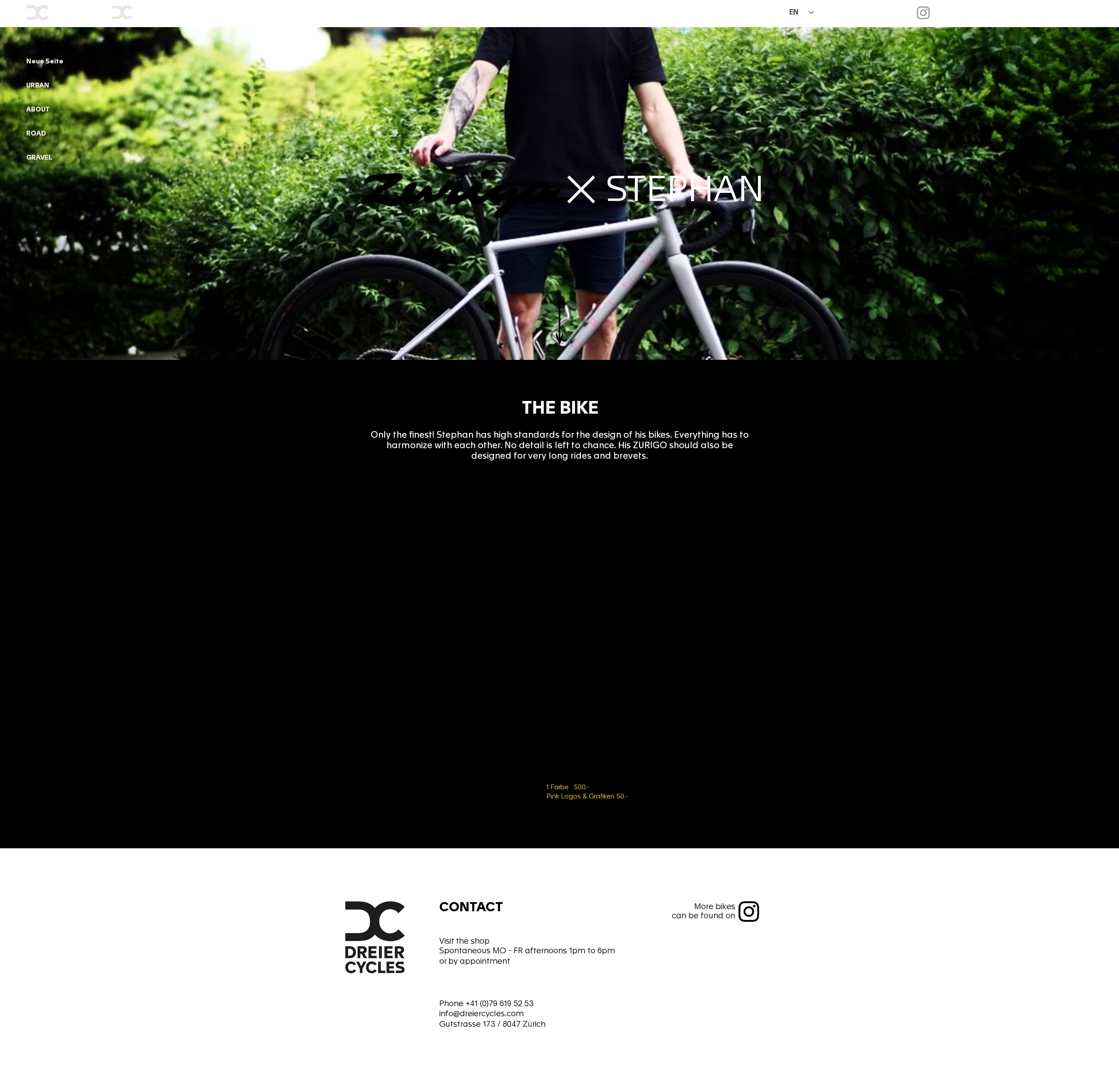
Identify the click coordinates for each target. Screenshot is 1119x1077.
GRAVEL (39, 157)
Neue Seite (44, 61)
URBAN (37, 85)
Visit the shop (464, 940)
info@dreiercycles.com (481, 1013)
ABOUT (38, 109)
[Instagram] (923, 12)
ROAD (36, 133)
